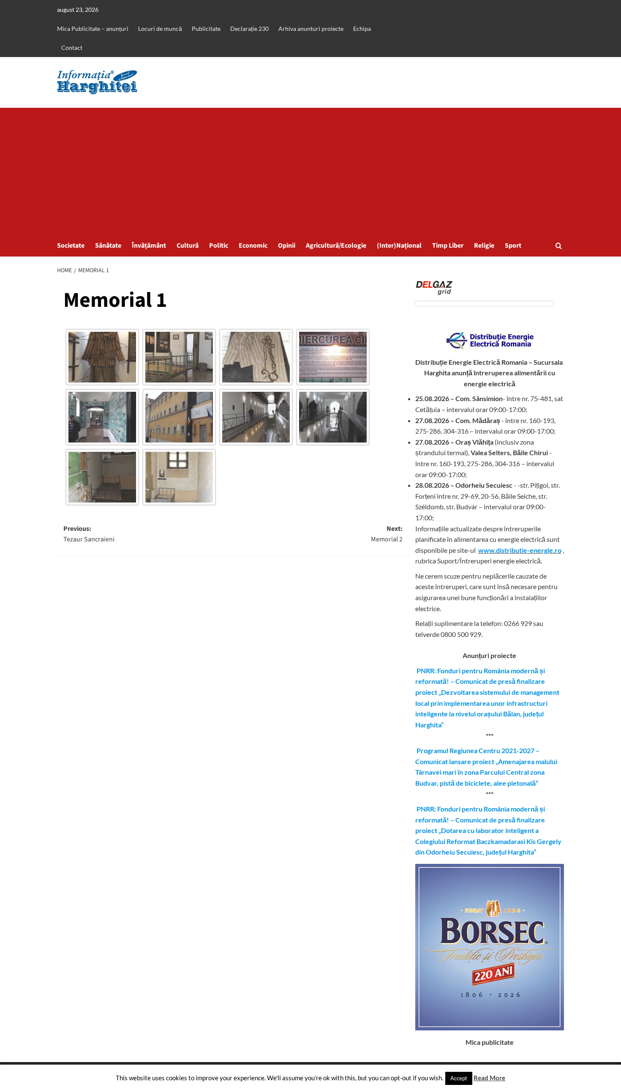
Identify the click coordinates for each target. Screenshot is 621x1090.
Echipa (362, 28)
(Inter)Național (399, 245)
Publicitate (206, 28)
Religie (484, 245)
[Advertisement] (310, 171)
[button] (558, 245)
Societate (70, 245)
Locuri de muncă (160, 28)
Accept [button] (458, 1078)
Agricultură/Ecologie (336, 245)
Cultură (188, 245)
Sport (513, 245)
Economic (253, 245)
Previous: (88, 534)
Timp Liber (447, 245)
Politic (218, 245)
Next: (386, 534)
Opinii (286, 245)
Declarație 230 (249, 28)
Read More (489, 1078)
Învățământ (149, 245)
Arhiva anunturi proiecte (310, 28)
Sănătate (108, 245)
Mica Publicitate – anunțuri (92, 28)
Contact (71, 47)
